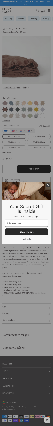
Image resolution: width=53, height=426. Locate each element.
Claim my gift (26, 231)
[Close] (48, 185)
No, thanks (26, 239)
